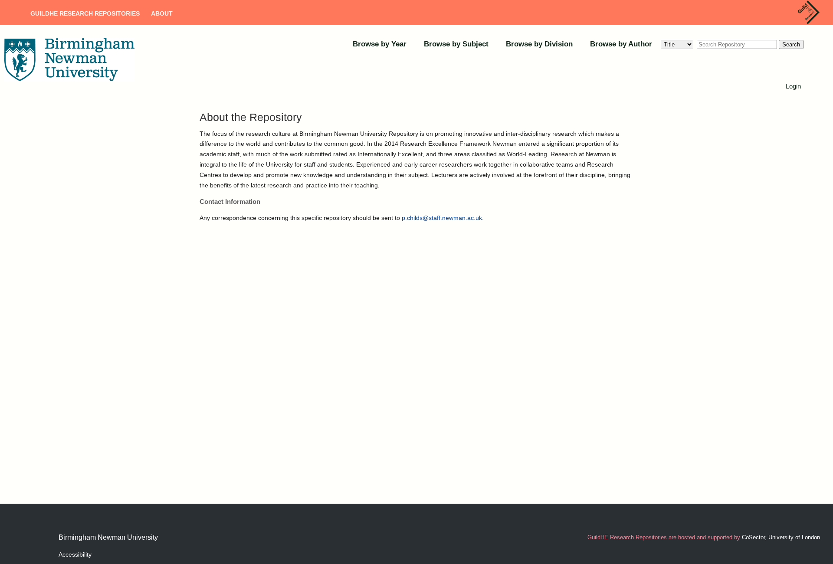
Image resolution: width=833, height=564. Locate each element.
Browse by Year (380, 44)
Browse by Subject (456, 44)
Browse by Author (621, 44)
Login (793, 86)
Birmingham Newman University (108, 537)
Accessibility (75, 554)
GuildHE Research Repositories (85, 13)
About (162, 13)
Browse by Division (539, 44)
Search (791, 44)
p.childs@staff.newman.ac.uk (442, 217)
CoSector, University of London (781, 537)
